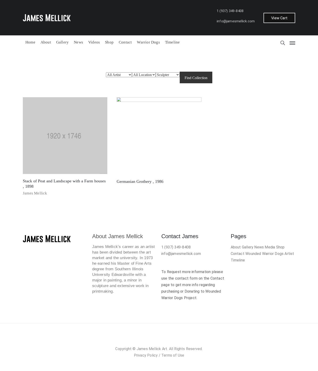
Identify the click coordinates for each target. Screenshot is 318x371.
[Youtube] (173, 338)
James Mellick (35, 193)
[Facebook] (145, 338)
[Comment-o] (163, 338)
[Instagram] (154, 338)
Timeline (172, 42)
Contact (125, 42)
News (78, 42)
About (46, 42)
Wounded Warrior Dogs (264, 253)
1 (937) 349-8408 (230, 11)
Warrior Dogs (148, 42)
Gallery (62, 42)
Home (30, 42)
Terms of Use (172, 355)
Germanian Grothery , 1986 (140, 181)
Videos (94, 42)
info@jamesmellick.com (236, 21)
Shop (109, 42)
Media (270, 247)
